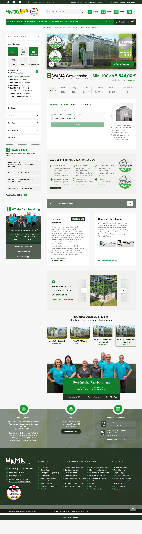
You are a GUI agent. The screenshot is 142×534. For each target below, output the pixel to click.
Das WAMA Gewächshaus (74, 467)
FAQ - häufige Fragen (121, 475)
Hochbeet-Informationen (74, 483)
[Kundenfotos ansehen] (51, 64)
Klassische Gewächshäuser (99, 467)
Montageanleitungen (48, 478)
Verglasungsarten (71, 475)
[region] (91, 51)
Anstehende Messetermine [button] (118, 417)
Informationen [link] (97, 22)
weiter (78, 125)
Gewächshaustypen (72, 470)
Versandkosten (119, 486)
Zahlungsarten (119, 489)
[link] (8, 2)
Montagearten (70, 481)
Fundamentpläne (46, 481)
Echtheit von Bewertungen (123, 481)
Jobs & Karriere (119, 470)
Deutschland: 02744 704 (18, 479)
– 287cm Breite (20, 82)
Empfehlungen (119, 473)
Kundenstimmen (46, 475)
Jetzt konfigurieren (122, 64)
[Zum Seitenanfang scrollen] (133, 508)
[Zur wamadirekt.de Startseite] (18, 461)
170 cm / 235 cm (64, 118)
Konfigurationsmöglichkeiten (75, 478)
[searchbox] (23, 37)
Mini (58, 295)
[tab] (13, 51)
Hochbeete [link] (30, 22)
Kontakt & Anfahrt (120, 467)
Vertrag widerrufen (71, 518)
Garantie (43, 489)
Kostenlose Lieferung (129, 80)
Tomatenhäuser (95, 481)
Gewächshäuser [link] (14, 22)
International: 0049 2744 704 (20, 482)
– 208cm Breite (20, 77)
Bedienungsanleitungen (49, 486)
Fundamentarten (71, 473)
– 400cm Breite (21, 88)
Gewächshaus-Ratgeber (122, 478)
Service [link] (108, 22)
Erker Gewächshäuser (97, 475)
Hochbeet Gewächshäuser (99, 473)
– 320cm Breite (20, 85)
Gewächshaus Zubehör (97, 489)
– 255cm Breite (19, 79)
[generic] (15, 22)
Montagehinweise (46, 483)
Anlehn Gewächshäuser (98, 478)
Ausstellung (44, 467)
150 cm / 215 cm (64, 115)
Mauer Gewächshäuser (97, 470)
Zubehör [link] (43, 22)
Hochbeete (93, 483)
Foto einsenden (119, 483)
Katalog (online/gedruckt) (49, 473)
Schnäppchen (94, 486)
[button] (22, 21)
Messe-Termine (45, 470)
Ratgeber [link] (84, 22)
